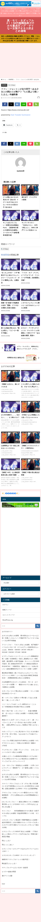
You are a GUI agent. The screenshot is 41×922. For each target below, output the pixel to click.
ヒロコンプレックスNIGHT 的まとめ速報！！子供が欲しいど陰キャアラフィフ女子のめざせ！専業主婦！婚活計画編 (20, 834)
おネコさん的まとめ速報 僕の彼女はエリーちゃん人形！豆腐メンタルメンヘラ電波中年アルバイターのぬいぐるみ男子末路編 (20, 638)
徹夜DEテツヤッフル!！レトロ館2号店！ (16, 859)
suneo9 (20, 171)
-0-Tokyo (12, 85)
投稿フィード (7, 609)
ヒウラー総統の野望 (9, 871)
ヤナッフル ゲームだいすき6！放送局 (15, 867)
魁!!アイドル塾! (7, 876)
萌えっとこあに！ (8, 844)
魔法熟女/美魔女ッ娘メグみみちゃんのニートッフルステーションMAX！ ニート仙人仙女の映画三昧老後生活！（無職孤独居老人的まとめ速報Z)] (20, 675)
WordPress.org (7, 620)
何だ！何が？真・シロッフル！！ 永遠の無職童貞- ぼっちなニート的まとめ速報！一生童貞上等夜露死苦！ (20, 713)
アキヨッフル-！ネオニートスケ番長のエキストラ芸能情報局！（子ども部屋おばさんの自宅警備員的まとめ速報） (20, 795)
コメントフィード (8, 615)
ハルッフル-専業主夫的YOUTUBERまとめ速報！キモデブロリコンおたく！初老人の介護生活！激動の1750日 (20, 743)
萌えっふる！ (6, 840)
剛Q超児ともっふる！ (9, 863)
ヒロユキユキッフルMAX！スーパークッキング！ (19, 855)
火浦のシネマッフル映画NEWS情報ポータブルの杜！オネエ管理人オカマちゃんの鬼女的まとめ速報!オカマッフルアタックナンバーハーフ (20, 758)
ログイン (5, 604)
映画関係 (4, 85)
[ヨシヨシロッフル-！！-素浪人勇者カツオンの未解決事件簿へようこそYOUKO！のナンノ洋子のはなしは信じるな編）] (20, 804)
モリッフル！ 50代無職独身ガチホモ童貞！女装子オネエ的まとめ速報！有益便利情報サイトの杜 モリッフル (20, 813)
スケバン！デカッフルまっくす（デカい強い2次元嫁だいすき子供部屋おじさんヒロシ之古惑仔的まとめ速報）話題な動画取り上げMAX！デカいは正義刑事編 (20, 786)
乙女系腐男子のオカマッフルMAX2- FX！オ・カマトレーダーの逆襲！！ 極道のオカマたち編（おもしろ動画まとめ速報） (20, 684)
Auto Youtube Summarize (20, 115)
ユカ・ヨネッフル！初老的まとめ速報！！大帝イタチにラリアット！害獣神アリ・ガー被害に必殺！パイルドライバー (20, 768)
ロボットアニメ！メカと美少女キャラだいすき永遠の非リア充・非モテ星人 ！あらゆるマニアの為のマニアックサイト (20, 734)
